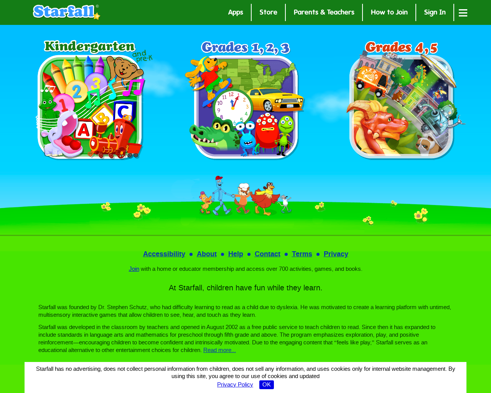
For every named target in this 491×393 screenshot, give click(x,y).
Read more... (219, 350)
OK (266, 385)
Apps (235, 13)
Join (134, 269)
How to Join (389, 13)
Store (268, 13)
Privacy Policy (235, 385)
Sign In (435, 13)
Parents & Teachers (324, 13)
